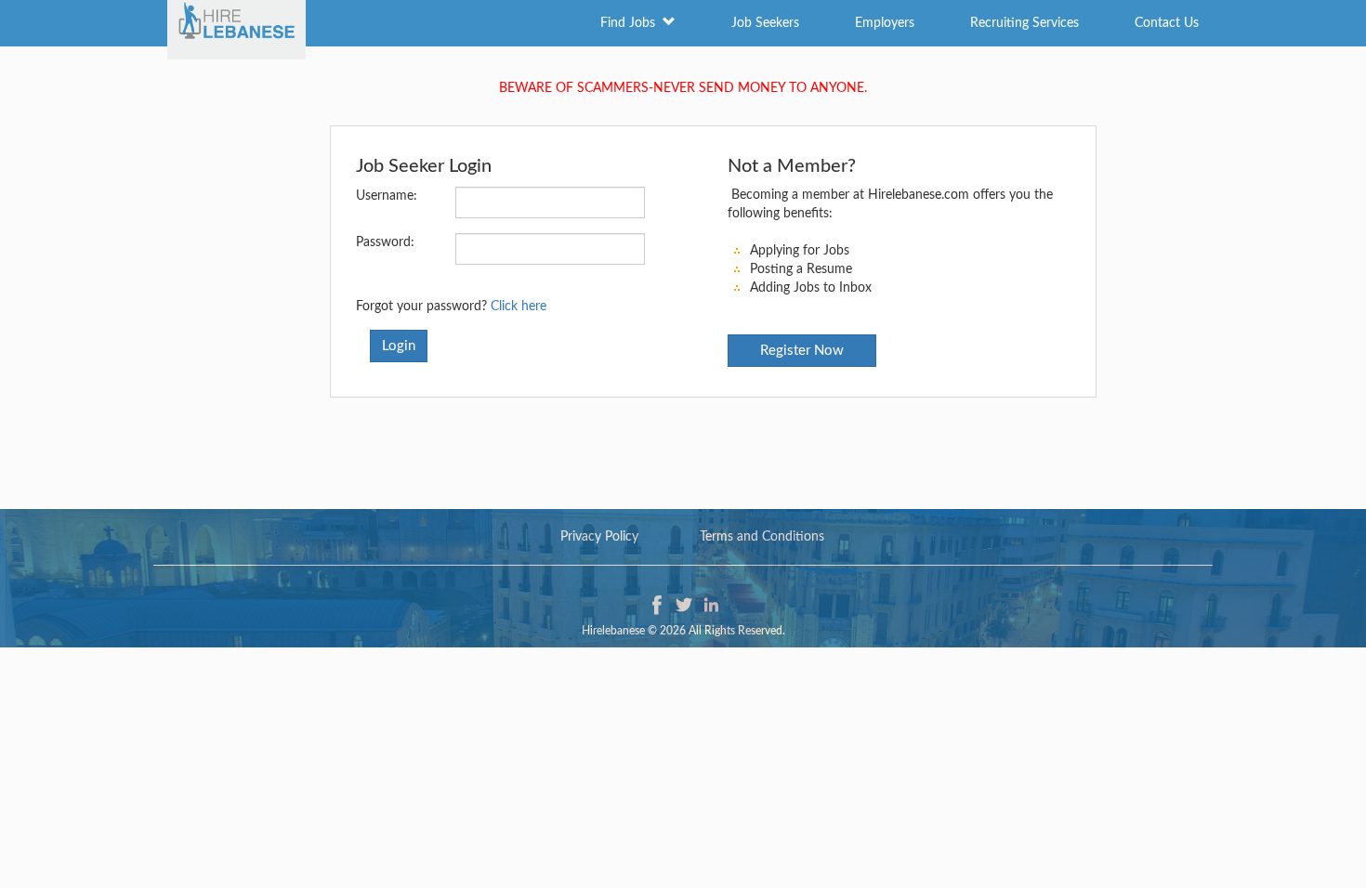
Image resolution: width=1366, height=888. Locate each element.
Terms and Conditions (762, 536)
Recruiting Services (1024, 23)
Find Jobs (631, 23)
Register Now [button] (802, 351)
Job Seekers (765, 23)
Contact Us (1167, 23)
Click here (518, 306)
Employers (884, 23)
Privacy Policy (599, 536)
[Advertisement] (683, 444)
